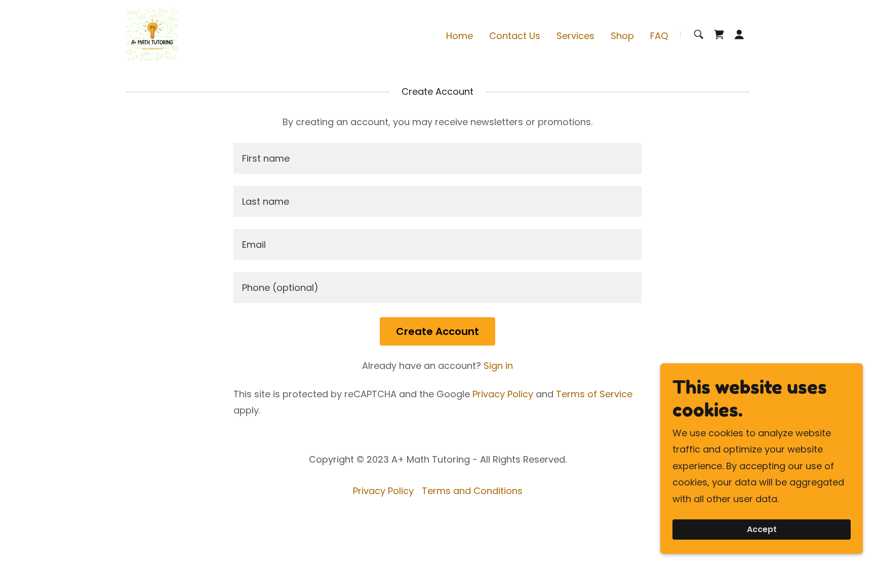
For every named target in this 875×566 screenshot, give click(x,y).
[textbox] (437, 158)
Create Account (437, 331)
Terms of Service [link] (594, 394)
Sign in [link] (498, 365)
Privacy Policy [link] (502, 394)
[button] (739, 34)
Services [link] (575, 35)
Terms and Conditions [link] (472, 490)
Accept (762, 530)
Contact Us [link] (514, 35)
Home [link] (459, 35)
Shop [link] (622, 35)
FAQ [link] (659, 35)
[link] (152, 33)
